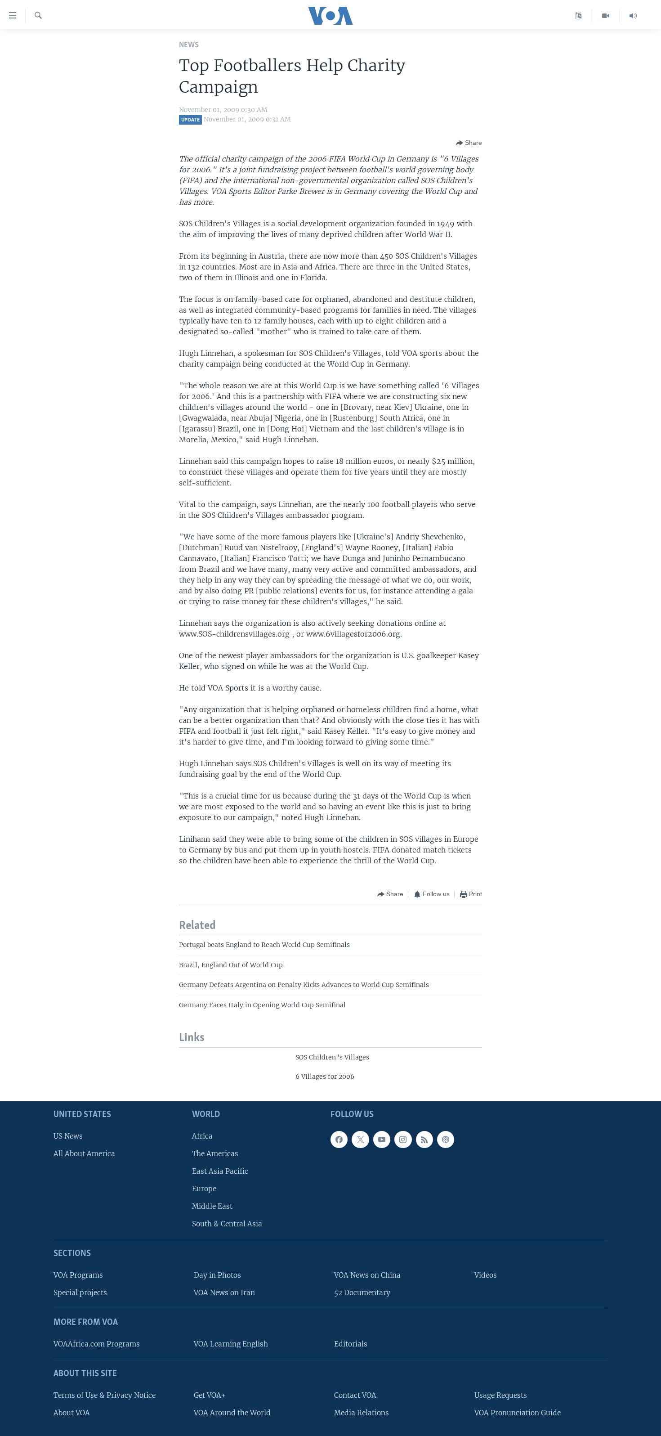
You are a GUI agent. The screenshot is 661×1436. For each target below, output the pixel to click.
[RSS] (424, 1139)
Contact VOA (355, 1395)
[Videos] (606, 15)
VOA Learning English (231, 1344)
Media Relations (361, 1412)
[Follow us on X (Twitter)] (360, 1139)
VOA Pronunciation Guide (517, 1412)
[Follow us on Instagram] (402, 1139)
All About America (84, 1153)
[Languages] (578, 15)
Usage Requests (500, 1395)
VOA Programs (78, 1275)
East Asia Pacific (220, 1171)
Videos (485, 1275)
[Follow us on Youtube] (381, 1139)
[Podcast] (445, 1139)
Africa (202, 1135)
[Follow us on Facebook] (339, 1139)
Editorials (350, 1344)
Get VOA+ (210, 1395)
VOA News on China (367, 1275)
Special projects (80, 1292)
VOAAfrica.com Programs (97, 1344)
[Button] (469, 143)
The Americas (215, 1153)
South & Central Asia (227, 1224)
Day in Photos (217, 1275)
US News (68, 1135)
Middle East (212, 1206)
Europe (204, 1189)
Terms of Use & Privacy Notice (105, 1395)
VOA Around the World (232, 1412)
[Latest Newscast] (633, 15)
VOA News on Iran (224, 1292)
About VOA (72, 1412)
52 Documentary (362, 1292)
